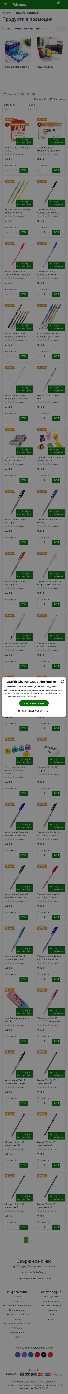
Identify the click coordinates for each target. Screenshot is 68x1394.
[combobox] (62, 681)
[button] (34, 711)
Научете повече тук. (27, 696)
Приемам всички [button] (34, 703)
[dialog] (34, 697)
